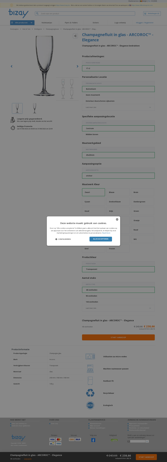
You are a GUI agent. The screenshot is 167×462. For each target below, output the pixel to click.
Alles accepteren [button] (100, 239)
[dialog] (83, 231)
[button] (63, 239)
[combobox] (117, 219)
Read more (106, 233)
